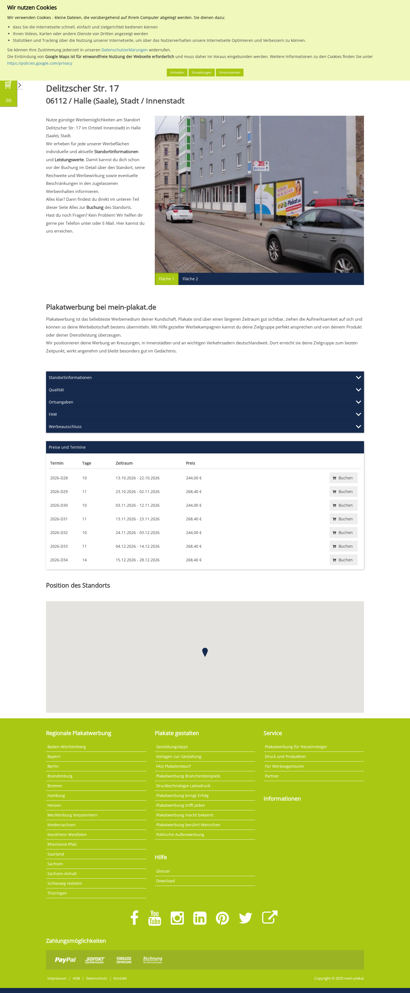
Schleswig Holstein (64, 883)
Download (165, 880)
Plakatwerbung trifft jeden (180, 805)
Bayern (54, 756)
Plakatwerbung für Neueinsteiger (296, 746)
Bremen (54, 785)
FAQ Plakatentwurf (173, 766)
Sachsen (55, 863)
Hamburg (56, 795)
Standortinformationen (70, 377)
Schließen (177, 72)
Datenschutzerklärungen (125, 49)
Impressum (56, 978)
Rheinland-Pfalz (62, 844)
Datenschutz (96, 978)
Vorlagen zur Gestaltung (178, 756)
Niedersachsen (61, 824)
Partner (272, 776)
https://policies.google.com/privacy (39, 63)
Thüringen (57, 893)
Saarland (55, 854)
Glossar (163, 871)
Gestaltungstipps (172, 746)
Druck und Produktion (285, 756)
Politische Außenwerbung (180, 834)
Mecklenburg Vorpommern (72, 815)
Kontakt (120, 978)
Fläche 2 (190, 278)
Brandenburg (60, 776)
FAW (53, 414)
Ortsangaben (61, 402)
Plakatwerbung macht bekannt (184, 815)
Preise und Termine (67, 447)
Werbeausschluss (65, 426)
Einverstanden (229, 72)
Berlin (53, 766)
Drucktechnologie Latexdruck (183, 785)
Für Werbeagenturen (284, 766)
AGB (76, 978)
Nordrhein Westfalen (67, 834)
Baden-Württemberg (66, 746)
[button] (205, 652)
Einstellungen (201, 72)
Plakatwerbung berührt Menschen (188, 824)
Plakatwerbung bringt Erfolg (182, 795)
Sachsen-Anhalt (62, 873)
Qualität (56, 389)
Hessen (54, 805)
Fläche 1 (166, 278)
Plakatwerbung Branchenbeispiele (188, 776)
